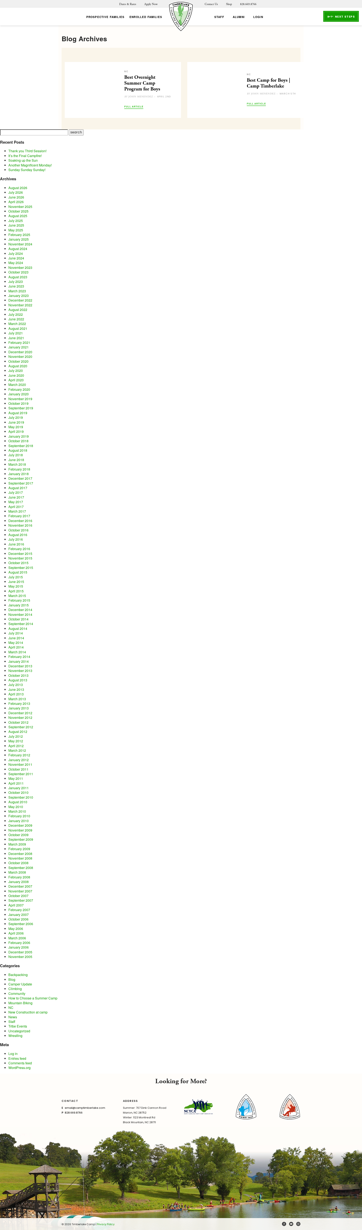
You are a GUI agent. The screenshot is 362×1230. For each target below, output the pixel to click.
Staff (219, 17)
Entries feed (17, 1058)
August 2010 (17, 801)
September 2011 (20, 773)
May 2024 (15, 262)
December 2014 (20, 609)
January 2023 (18, 295)
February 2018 (19, 469)
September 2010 (20, 797)
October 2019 (18, 403)
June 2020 (16, 375)
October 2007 (18, 895)
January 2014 (18, 661)
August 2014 (17, 628)
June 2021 (16, 337)
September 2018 (20, 445)
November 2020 (20, 356)
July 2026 (15, 192)
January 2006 (18, 947)
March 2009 (17, 844)
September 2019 (20, 408)
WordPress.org (19, 1067)
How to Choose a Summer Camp (32, 998)
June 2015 (16, 581)
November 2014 (20, 614)
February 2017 (19, 515)
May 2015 (15, 586)
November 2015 (20, 558)
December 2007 (20, 886)
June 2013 (16, 689)
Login (258, 17)
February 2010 (19, 816)
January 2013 (18, 708)
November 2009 (20, 830)
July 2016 (15, 539)
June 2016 (16, 544)
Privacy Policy (106, 1224)
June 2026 (16, 197)
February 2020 (19, 389)
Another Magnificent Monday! (30, 165)
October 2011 (18, 769)
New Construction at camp (28, 1012)
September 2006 (20, 923)
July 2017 (15, 492)
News (12, 1017)
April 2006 (16, 933)
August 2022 (17, 309)
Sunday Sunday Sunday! (26, 169)
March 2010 (17, 811)
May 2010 (15, 806)
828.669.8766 (248, 4)
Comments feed (20, 1063)
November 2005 (20, 956)
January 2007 (18, 914)
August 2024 (17, 248)
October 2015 (18, 562)
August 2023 (17, 277)
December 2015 (20, 553)
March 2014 (17, 652)
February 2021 (19, 342)
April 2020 (16, 380)
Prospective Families (105, 17)
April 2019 (16, 431)
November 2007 (20, 891)
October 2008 (18, 862)
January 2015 (18, 605)
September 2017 (20, 483)
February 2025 (19, 234)
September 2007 (20, 900)
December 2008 (20, 853)
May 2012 (15, 741)
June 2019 (16, 422)
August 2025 (17, 215)
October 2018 (18, 440)
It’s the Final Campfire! (25, 155)
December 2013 (20, 666)
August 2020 (17, 366)
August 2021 (17, 328)
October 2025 (18, 211)
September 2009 (20, 839)
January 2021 (18, 347)
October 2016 (18, 530)
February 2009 (19, 848)
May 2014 (15, 642)
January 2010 (18, 820)
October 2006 (18, 919)
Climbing (15, 988)
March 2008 (17, 872)
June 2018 (16, 459)
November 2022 (20, 305)
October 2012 (18, 722)
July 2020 (15, 370)
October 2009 (18, 834)
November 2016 (20, 525)
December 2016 (20, 520)
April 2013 (16, 694)
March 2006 (17, 938)
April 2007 (16, 905)
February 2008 (19, 877)
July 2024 (15, 253)
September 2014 (20, 623)
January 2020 (18, 394)
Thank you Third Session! (27, 150)
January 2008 (18, 881)
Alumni (239, 17)
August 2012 (17, 731)
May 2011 (15, 778)
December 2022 (20, 300)
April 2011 (16, 783)
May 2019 (15, 426)
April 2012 (16, 745)
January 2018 (18, 473)
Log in (13, 1053)
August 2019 (17, 412)
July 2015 (15, 577)
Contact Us (211, 4)
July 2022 (15, 314)
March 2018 (17, 464)
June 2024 (16, 258)
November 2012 (20, 717)
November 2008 (20, 858)
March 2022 (17, 323)
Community (16, 993)
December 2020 (20, 351)
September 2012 (20, 727)
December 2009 (20, 825)
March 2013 (17, 698)
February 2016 (19, 548)
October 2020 (18, 361)
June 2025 (16, 225)
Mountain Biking (20, 1003)
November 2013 (20, 670)
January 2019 (18, 436)
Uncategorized (19, 1031)
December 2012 (20, 712)
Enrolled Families (145, 17)
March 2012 (17, 750)
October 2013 (18, 675)
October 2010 (18, 792)
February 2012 (19, 755)
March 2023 (17, 291)
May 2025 (15, 230)
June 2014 (16, 638)
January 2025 (18, 239)
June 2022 (16, 319)
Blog (11, 979)
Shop (229, 4)
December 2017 (20, 478)
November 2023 (20, 267)
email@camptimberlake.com (85, 1108)
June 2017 (16, 497)
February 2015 (19, 600)
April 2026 (16, 201)
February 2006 (19, 942)
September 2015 (20, 567)
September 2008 (20, 867)
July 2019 (15, 417)
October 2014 (18, 619)
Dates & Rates (127, 4)
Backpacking (18, 974)
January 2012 (18, 759)
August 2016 (17, 534)
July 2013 (15, 684)
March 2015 (17, 595)
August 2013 (17, 680)
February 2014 (19, 656)
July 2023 (15, 281)
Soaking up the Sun (23, 160)
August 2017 (17, 487)
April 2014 (16, 647)
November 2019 (20, 398)
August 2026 (17, 187)
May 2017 (15, 501)
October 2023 (18, 272)
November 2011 (20, 764)
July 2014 (15, 633)
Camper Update (20, 984)
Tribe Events (17, 1026)
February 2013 (19, 703)
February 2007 (19, 909)
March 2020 (17, 384)
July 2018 (15, 455)
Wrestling (15, 1035)
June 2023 (16, 286)
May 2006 (15, 928)
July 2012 (15, 736)
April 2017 (16, 506)
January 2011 (18, 787)
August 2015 (17, 572)
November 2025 (20, 206)
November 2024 (20, 244)
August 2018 (17, 450)
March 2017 (17, 511)
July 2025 (15, 220)
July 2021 (15, 333)
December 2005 (20, 952)
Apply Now (151, 4)
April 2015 (16, 591)
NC (10, 1007)
